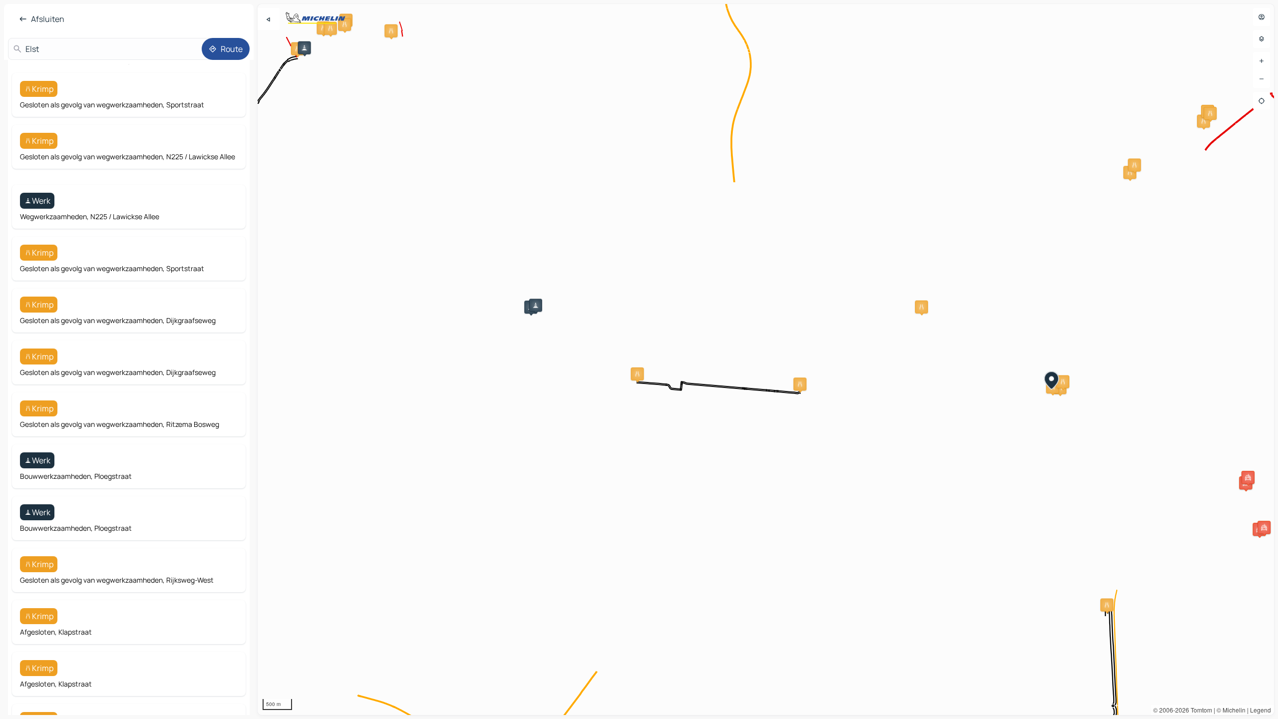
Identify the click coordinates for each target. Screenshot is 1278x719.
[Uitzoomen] (1261, 79)
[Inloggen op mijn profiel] (1261, 17)
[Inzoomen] (1261, 61)
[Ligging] (1261, 101)
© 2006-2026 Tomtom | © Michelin (1199, 710)
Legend (1260, 710)
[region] (766, 359)
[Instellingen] (1261, 39)
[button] (304, 47)
